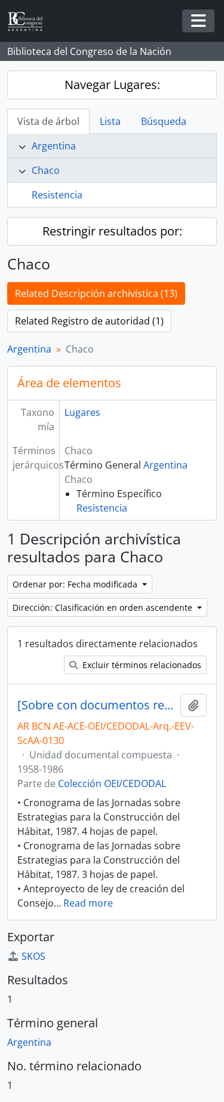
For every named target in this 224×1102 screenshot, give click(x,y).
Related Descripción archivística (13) (96, 293)
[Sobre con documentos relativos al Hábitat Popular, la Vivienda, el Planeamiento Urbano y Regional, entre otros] (96, 705)
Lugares (82, 412)
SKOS (33, 956)
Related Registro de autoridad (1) (89, 320)
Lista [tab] (110, 121)
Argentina (54, 145)
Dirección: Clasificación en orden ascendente (104, 607)
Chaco (46, 170)
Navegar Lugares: (112, 84)
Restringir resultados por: (112, 231)
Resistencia (57, 194)
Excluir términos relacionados (140, 665)
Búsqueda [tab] (163, 121)
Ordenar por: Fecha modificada (76, 584)
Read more (88, 903)
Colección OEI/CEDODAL (112, 783)
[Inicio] (30, 21)
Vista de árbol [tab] (48, 121)
